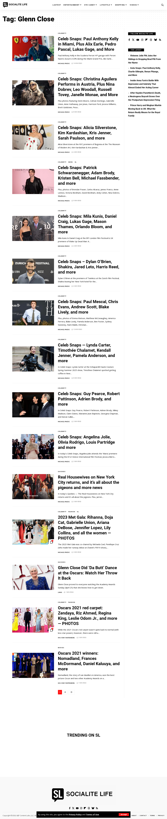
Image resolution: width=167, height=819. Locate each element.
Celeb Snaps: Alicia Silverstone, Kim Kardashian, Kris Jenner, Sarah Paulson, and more (87, 133)
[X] (133, 40)
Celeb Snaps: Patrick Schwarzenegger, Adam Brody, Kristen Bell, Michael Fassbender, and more (89, 175)
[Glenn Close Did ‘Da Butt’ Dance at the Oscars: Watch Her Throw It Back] (33, 577)
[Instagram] (142, 40)
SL (76, 162)
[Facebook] (129, 40)
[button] (124, 814)
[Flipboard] (146, 40)
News (70, 162)
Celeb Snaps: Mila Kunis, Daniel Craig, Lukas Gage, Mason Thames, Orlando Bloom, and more (87, 224)
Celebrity (62, 33)
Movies (61, 647)
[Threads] (151, 40)
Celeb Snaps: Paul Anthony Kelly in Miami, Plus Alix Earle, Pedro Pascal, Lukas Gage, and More (88, 44)
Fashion (71, 511)
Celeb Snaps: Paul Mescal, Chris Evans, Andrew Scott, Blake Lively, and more (88, 307)
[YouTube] (137, 40)
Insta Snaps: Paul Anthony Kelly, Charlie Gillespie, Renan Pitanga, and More (144, 71)
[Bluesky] (155, 40)
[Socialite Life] (16, 5)
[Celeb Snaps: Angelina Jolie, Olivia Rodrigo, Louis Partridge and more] (33, 446)
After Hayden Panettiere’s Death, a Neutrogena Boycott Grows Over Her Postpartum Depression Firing (144, 96)
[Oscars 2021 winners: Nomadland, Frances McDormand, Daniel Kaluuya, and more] (33, 665)
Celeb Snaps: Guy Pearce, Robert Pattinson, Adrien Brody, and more (89, 399)
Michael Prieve (64, 63)
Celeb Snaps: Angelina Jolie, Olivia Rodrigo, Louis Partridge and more (86, 442)
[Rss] (160, 40)
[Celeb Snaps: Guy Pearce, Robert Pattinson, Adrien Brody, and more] (33, 404)
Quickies (61, 471)
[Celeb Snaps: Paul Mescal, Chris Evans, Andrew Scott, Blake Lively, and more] (33, 312)
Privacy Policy (75, 814)
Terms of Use (92, 814)
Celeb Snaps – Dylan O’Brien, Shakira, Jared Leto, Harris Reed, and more (88, 267)
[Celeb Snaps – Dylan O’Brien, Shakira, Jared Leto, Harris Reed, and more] (33, 271)
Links (60, 592)
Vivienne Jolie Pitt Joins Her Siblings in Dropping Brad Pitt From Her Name (144, 59)
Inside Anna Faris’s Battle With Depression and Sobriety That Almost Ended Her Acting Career (143, 84)
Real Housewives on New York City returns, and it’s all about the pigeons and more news (88, 482)
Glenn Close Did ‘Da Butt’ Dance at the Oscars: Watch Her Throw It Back (87, 573)
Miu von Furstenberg (66, 637)
